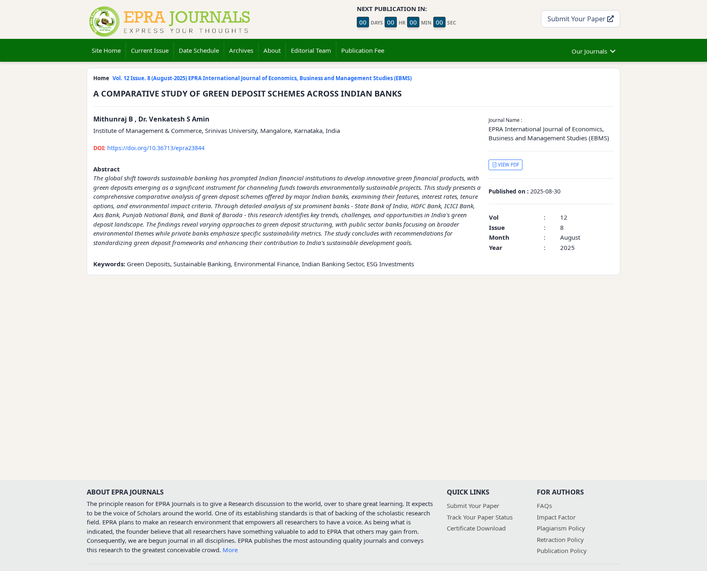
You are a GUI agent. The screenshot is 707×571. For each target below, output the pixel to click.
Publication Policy (562, 550)
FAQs (544, 505)
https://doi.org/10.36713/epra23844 (149, 148)
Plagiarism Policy (561, 528)
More (230, 550)
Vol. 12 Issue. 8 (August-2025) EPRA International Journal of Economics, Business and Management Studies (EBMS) (262, 78)
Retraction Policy (560, 539)
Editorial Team (311, 50)
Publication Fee (362, 50)
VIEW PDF (508, 165)
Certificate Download (476, 528)
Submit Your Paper (577, 18)
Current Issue (150, 50)
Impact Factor (556, 517)
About (272, 50)
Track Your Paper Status (480, 517)
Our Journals (589, 51)
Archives (241, 50)
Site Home (106, 50)
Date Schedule (199, 50)
